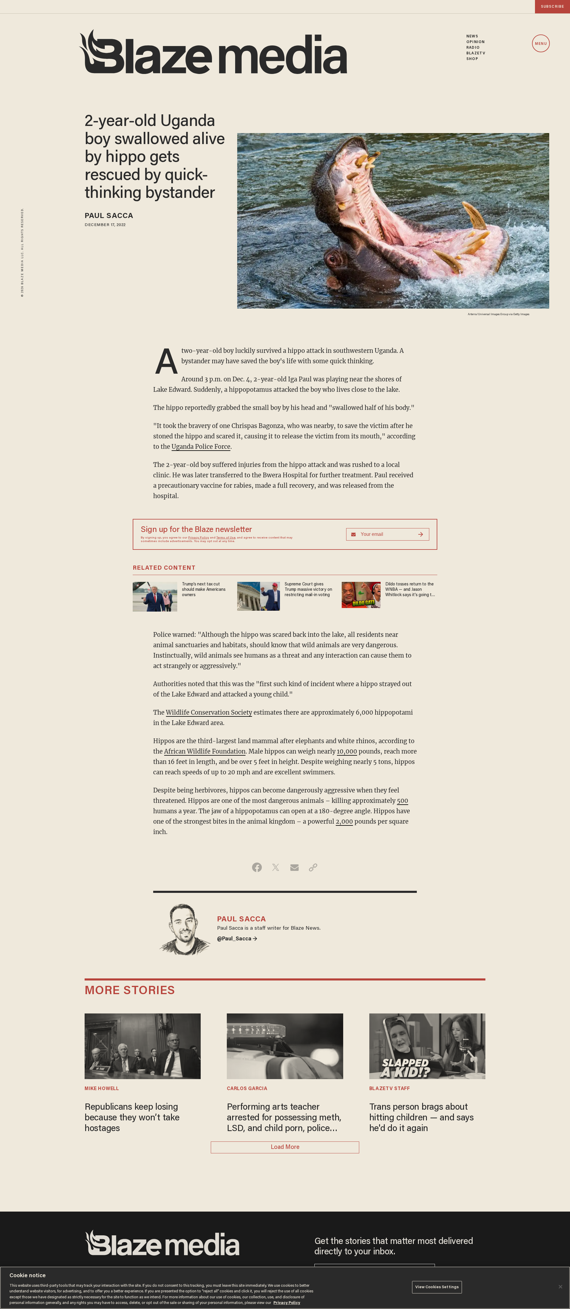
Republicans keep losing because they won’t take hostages (132, 1118)
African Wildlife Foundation (205, 751)
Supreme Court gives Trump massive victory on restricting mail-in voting (308, 589)
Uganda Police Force (201, 446)
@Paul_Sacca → (237, 939)
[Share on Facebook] (257, 867)
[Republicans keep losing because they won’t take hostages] (143, 1045)
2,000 (344, 821)
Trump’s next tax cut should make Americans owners (204, 589)
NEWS (472, 36)
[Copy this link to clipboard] (313, 867)
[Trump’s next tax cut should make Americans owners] (155, 596)
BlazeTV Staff (389, 1089)
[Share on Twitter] (276, 867)
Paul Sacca (109, 216)
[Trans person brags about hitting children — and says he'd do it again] (427, 1045)
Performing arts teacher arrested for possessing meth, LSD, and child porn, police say (284, 1118)
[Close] (560, 1286)
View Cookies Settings (437, 1287)
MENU (541, 44)
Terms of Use (225, 537)
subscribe (552, 7)
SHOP (472, 59)
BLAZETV (475, 53)
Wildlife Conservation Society (209, 712)
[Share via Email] (294, 867)
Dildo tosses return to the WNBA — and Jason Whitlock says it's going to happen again (409, 590)
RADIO (473, 48)
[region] (285, 1288)
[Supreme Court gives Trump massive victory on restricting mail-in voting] (258, 595)
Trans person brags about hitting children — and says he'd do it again (421, 1118)
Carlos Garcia (247, 1089)
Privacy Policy (198, 537)
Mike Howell (102, 1089)
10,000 (347, 751)
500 (402, 800)
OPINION (475, 42)
